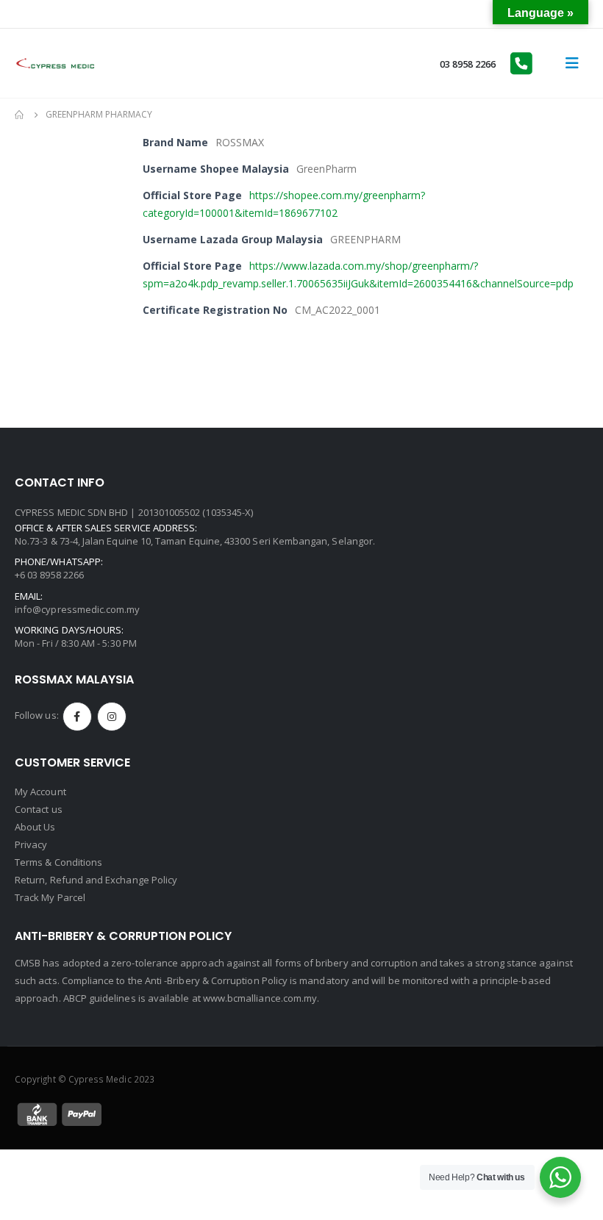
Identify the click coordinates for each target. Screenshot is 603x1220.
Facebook (77, 716)
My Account (40, 791)
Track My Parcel (50, 897)
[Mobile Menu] (572, 63)
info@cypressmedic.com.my (77, 609)
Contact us (39, 809)
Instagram (111, 716)
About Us (35, 826)
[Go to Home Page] (20, 114)
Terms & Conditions (58, 862)
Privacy (31, 844)
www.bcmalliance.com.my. (261, 998)
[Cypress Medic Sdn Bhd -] (55, 63)
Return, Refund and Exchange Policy (96, 879)
